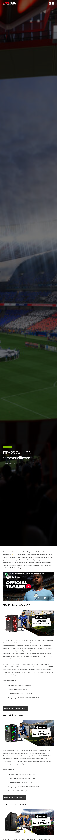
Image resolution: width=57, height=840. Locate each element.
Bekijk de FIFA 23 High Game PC (14, 797)
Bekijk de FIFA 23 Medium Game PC (15, 708)
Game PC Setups (7, 446)
